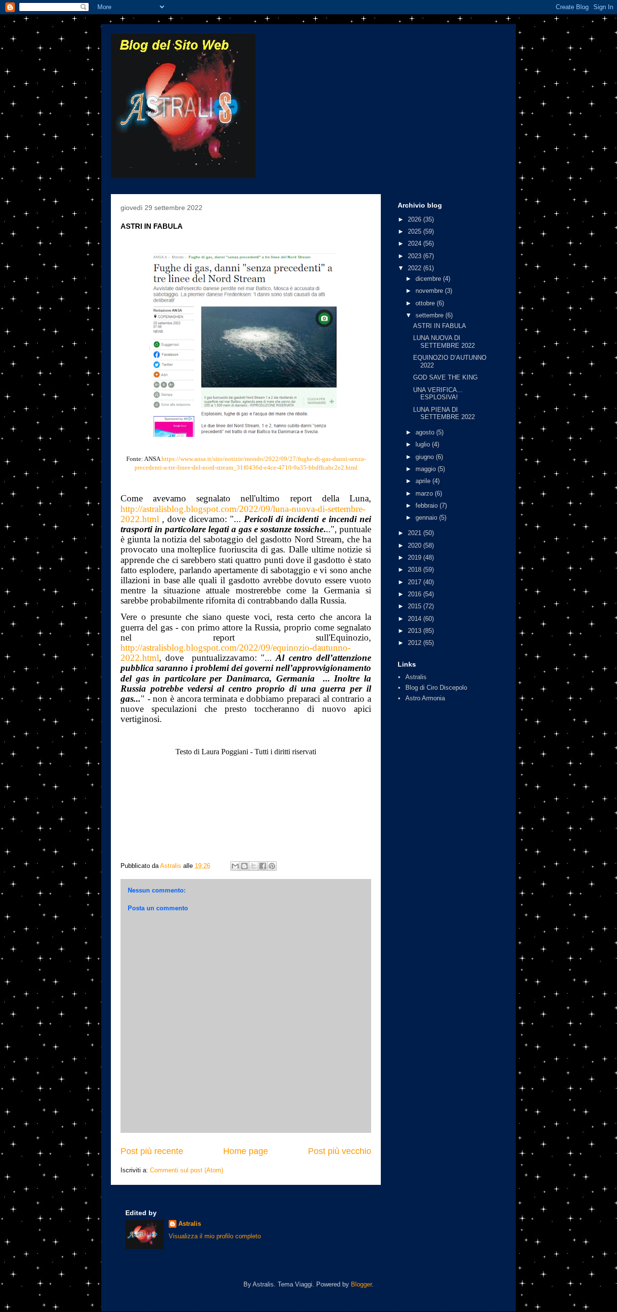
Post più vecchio (339, 1151)
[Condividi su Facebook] (263, 866)
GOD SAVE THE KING (445, 377)
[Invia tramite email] (235, 866)
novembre (430, 290)
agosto (426, 432)
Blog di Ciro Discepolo (436, 687)
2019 (415, 557)
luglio (424, 444)
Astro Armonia (425, 698)
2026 (415, 219)
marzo (425, 493)
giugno (426, 456)
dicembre (429, 278)
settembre (430, 315)
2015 (415, 606)
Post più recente (152, 1151)
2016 (415, 594)
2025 (415, 231)
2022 (415, 268)
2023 (415, 256)
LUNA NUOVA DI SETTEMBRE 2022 (444, 341)
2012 (415, 642)
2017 (415, 582)
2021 (415, 533)
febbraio (428, 505)
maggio (427, 468)
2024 (415, 243)
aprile (424, 481)
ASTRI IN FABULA (439, 325)
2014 (415, 618)
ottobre (426, 303)
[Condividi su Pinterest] (272, 866)
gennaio (427, 517)
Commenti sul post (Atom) (186, 1170)
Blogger (361, 1284)
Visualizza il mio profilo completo (215, 1236)
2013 (415, 630)
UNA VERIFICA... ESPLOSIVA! (438, 393)
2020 (415, 545)
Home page (245, 1151)
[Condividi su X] (253, 866)
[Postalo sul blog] (244, 866)
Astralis (416, 677)
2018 (415, 569)
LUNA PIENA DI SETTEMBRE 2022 (444, 413)
